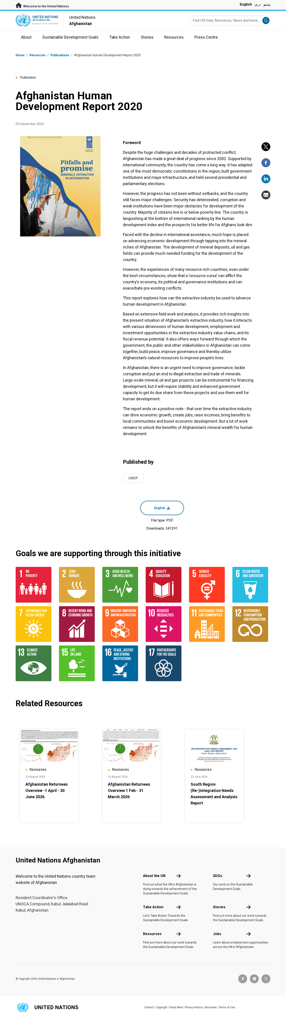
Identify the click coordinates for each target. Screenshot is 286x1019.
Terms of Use (227, 1007)
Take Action (153, 907)
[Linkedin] (265, 178)
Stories (219, 907)
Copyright (161, 1007)
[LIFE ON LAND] (78, 663)
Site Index (210, 1007)
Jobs (217, 934)
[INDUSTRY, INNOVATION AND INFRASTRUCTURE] (121, 624)
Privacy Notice (193, 1007)
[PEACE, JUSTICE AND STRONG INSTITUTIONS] (121, 663)
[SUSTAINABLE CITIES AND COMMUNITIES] (208, 624)
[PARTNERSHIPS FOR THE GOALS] (165, 663)
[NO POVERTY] (35, 585)
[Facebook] (265, 162)
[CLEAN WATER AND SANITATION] (251, 585)
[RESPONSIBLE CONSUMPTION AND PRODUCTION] (251, 624)
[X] (265, 146)
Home (20, 55)
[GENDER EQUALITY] (208, 585)
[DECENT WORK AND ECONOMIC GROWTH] (78, 624)
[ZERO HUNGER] (78, 585)
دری (257, 4)
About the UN (154, 876)
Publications (59, 55)
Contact (149, 1007)
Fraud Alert (176, 1007)
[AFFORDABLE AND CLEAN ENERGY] (35, 624)
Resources (152, 934)
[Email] (265, 194)
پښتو (266, 4)
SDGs (217, 876)
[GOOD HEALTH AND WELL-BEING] (121, 585)
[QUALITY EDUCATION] (165, 585)
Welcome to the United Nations (46, 6)
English (246, 4)
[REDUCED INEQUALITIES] (165, 624)
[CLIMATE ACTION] (35, 663)
